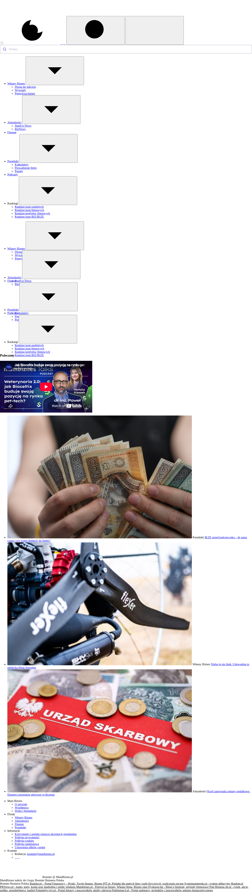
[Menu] (154, 30)
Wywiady (20, 90)
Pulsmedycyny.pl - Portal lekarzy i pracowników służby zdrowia (74, 890)
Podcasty (12, 174)
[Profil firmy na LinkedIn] (64, 43)
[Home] (21, 15)
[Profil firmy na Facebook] (62, 43)
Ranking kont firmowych (29, 210)
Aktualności (14, 122)
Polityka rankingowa (27, 844)
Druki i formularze (25, 810)
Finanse (11, 132)
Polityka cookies (24, 840)
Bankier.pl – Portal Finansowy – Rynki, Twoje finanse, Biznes (66, 883)
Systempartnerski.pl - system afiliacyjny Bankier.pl (213, 883)
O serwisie (21, 804)
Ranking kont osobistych (29, 206)
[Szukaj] (95, 30)
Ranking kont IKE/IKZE (29, 216)
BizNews (20, 129)
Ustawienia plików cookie (30, 847)
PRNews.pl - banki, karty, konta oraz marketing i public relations (38, 887)
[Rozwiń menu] (55, 70)
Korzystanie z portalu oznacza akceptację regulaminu (46, 834)
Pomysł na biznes (25, 93)
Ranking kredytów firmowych (32, 213)
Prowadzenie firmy (26, 167)
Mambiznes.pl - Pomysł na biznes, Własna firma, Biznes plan (112, 887)
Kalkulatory (22, 164)
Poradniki (13, 161)
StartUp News (23, 125)
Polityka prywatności (27, 837)
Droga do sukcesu (25, 86)
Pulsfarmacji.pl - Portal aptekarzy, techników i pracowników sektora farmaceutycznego (162, 890)
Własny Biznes (16, 83)
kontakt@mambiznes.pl (41, 854)
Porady (19, 171)
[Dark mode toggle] (30, 43)
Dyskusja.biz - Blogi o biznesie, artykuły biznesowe (178, 887)
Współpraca (22, 807)
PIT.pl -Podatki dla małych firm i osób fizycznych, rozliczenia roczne (143, 883)
